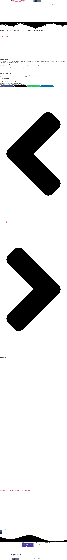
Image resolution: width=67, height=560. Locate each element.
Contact (53, 2)
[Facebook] (34, 1)
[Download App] (1, 34)
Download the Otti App (4, 84)
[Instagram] (36, 1)
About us (42, 2)
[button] (6, 86)
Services (47, 2)
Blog (50, 2)
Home (39, 2)
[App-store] (38, 1)
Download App (4, 36)
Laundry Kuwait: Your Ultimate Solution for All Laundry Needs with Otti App (14, 427)
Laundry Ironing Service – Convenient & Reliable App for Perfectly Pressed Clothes (15, 490)
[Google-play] (40, 1)
